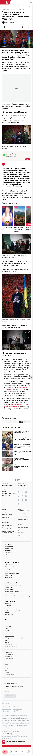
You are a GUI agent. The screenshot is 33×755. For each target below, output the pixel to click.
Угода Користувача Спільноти (22, 514)
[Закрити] (30, 741)
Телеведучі (4, 520)
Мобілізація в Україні (11, 583)
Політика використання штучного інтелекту (8, 532)
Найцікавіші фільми (10, 622)
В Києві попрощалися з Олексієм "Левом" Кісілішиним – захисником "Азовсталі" (24, 6)
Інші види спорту (9, 674)
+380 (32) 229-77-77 (11, 733)
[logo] (7, 2)
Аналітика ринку (9, 654)
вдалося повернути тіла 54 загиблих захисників (17, 405)
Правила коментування (23, 516)
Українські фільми (9, 624)
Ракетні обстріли (9, 564)
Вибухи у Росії (8, 575)
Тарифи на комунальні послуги (13, 610)
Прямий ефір (8, 550)
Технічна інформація (23, 519)
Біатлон (7, 672)
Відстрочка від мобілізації (11, 594)
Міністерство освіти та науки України (14, 638)
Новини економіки (10, 601)
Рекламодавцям (6, 522)
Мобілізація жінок (9, 589)
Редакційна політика (7, 514)
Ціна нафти (8, 603)
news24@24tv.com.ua (7, 485)
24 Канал (4, 6)
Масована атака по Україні (12, 573)
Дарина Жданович (10, 22)
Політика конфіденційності (6, 528)
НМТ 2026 (7, 642)
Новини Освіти (9, 636)
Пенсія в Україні (9, 614)
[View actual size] (25, 332)
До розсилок (10, 696)
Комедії (6, 628)
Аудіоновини (8, 555)
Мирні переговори (9, 569)
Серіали (7, 630)
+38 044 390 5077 (22, 485)
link (18, 491)
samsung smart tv (17, 710)
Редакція (4, 512)
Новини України (12, 6)
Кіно (6, 619)
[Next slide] (28, 338)
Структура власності (23, 527)
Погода (6, 557)
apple (17, 706)
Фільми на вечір (9, 626)
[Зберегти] (28, 27)
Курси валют (8, 605)
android (6, 706)
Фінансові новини (9, 607)
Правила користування (7, 525)
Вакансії (20, 524)
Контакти (20, 522)
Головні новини (9, 546)
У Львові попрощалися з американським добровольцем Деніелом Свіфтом (16, 106)
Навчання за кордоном (11, 646)
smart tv (6, 710)
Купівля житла (8, 656)
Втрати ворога (8, 577)
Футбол (6, 668)
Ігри (19, 535)
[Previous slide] (5, 338)
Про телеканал (5, 517)
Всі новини (8, 544)
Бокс (6, 666)
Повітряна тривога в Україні (12, 571)
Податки (7, 612)
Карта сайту (20, 532)
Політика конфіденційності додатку (24, 510)
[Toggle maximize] (29, 332)
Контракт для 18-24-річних (12, 591)
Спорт (6, 664)
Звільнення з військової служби (13, 585)
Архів (19, 530)
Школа (6, 640)
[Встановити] (16, 744)
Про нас (4, 509)
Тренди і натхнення (10, 658)
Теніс (6, 670)
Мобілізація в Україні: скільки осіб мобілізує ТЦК (17, 596)
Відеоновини (8, 552)
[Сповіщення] (31, 2)
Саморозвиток (8, 644)
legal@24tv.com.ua (20, 735)
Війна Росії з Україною (12, 562)
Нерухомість (8, 652)
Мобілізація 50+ (9, 587)
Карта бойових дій (9, 566)
